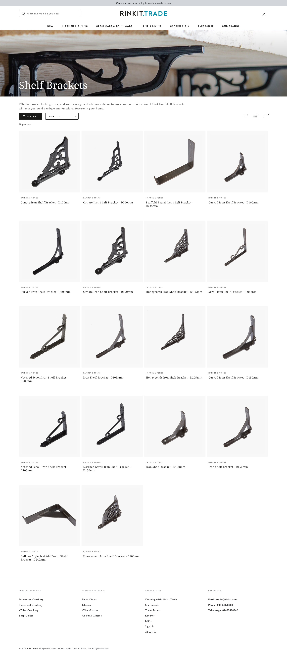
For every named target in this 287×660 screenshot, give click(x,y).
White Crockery (28, 610)
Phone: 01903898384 (220, 605)
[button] (50, 13)
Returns (149, 615)
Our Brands (152, 605)
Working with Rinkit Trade (161, 599)
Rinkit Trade (32, 648)
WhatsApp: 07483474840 (223, 610)
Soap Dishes (26, 615)
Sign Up (149, 626)
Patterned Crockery (31, 605)
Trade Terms (152, 610)
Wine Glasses (90, 610)
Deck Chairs (89, 599)
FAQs (148, 621)
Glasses (86, 605)
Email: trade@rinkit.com (222, 599)
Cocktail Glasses (92, 615)
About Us (150, 632)
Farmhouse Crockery (31, 599)
